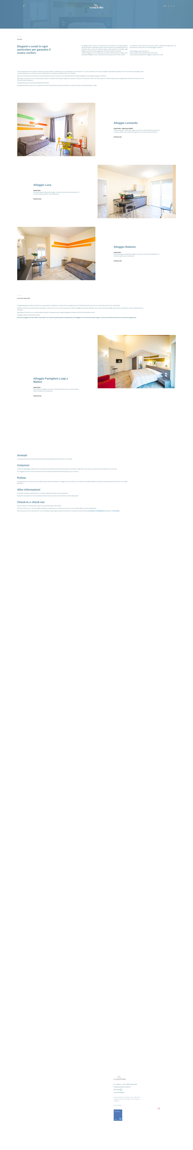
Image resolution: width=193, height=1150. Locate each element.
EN (166, 6)
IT (163, 6)
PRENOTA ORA (118, 137)
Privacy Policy (117, 1103)
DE (168, 6)
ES (173, 6)
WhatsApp (116, 511)
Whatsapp (117, 1087)
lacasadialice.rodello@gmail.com (97, 511)
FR (171, 6)
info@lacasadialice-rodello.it (122, 1084)
